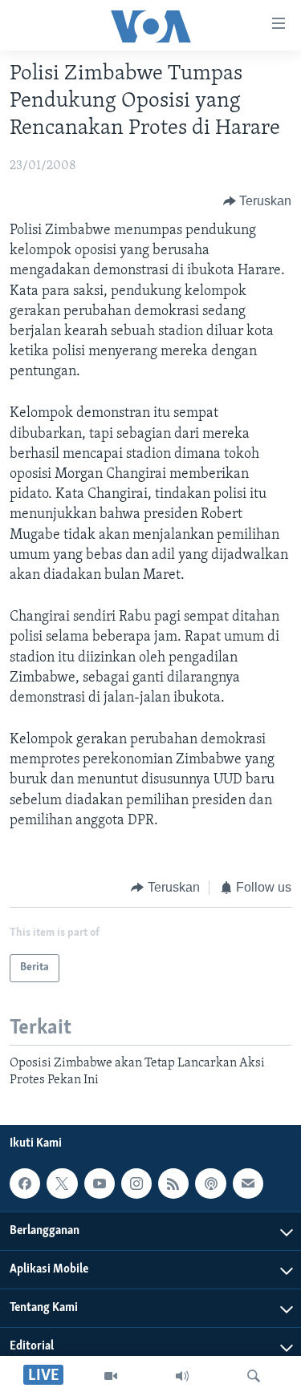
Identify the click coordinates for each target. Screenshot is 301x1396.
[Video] (111, 1376)
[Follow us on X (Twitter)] (62, 1183)
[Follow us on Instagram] (136, 1183)
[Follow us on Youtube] (99, 1183)
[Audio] (182, 1376)
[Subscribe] (248, 1183)
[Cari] (254, 1376)
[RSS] (173, 1183)
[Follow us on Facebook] (25, 1183)
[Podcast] (210, 1183)
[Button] (257, 201)
